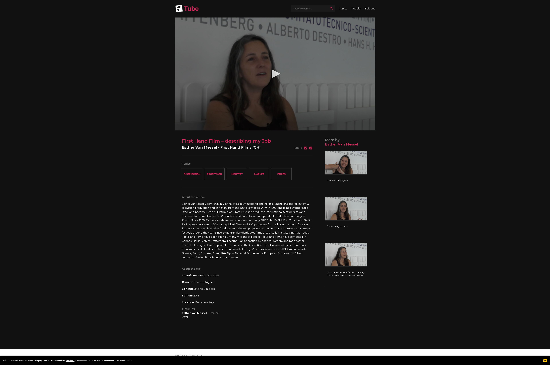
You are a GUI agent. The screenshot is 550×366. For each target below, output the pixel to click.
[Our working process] (346, 218)
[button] (275, 73)
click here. (70, 361)
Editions (370, 8)
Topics (343, 8)
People (356, 8)
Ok (545, 361)
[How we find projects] (346, 172)
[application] (275, 73)
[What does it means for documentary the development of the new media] (346, 264)
